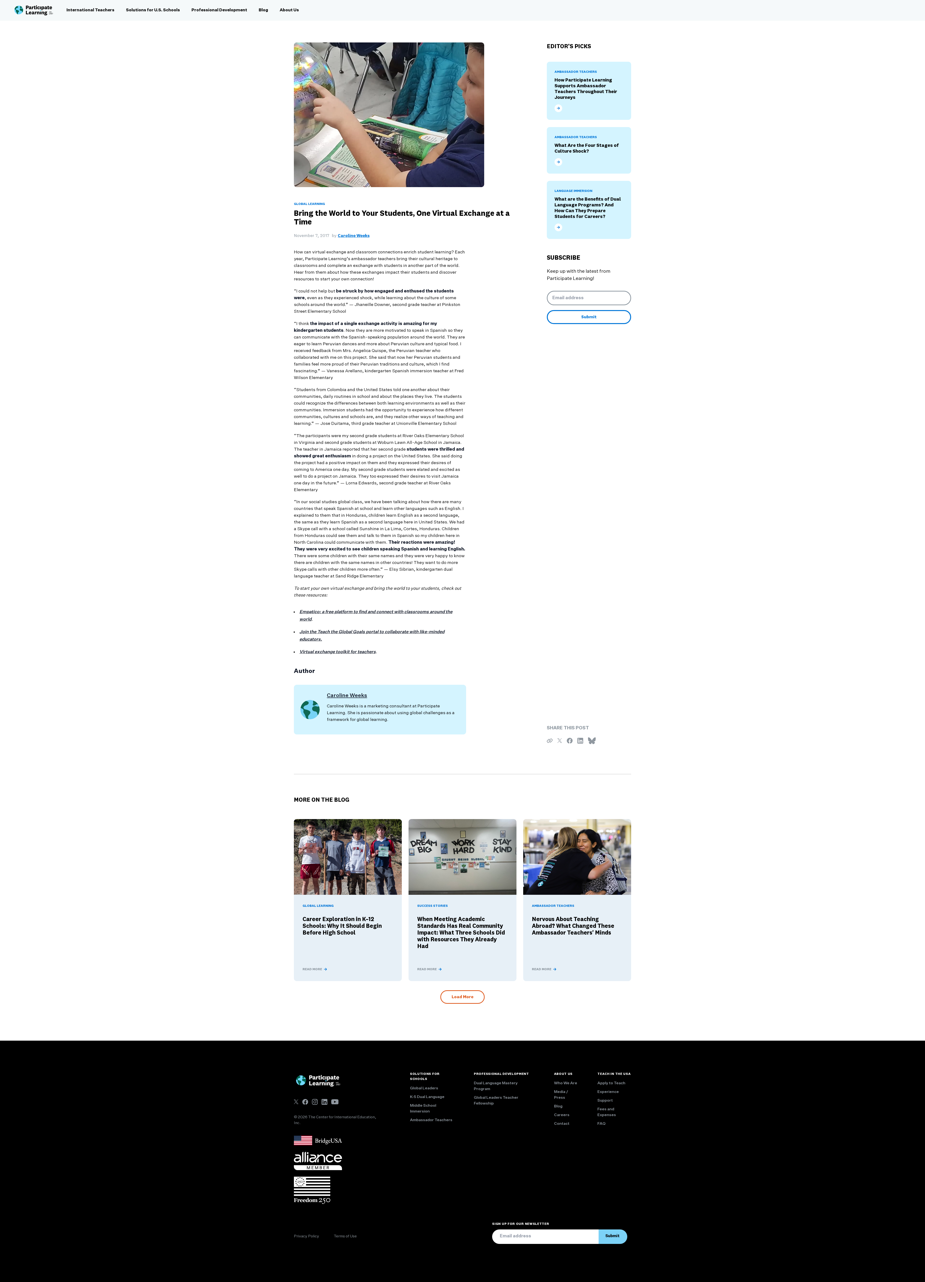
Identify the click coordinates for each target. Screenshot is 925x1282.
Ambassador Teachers (431, 1120)
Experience (608, 1092)
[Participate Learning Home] (33, 10)
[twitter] (296, 1101)
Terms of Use (345, 1236)
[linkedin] (324, 1102)
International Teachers (90, 10)
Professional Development (219, 10)
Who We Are (565, 1083)
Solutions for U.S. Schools (153, 10)
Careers (561, 1115)
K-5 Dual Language (427, 1097)
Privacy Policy (306, 1236)
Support (605, 1101)
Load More (462, 997)
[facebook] (305, 1102)
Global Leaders (424, 1088)
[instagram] (315, 1102)
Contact (561, 1124)
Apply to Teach (611, 1083)
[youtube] (334, 1101)
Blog (263, 10)
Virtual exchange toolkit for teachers (337, 652)
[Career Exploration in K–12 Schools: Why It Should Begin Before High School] (348, 857)
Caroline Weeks (354, 236)
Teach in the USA (614, 1074)
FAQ (601, 1124)
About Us (289, 10)
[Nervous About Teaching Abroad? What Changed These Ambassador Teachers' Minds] (577, 857)
